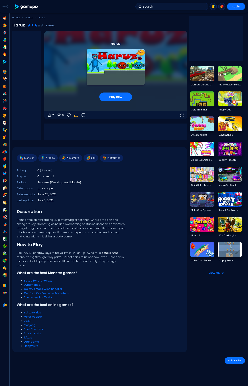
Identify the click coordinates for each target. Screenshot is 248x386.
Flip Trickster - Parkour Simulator (230, 84)
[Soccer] (4, 253)
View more (216, 273)
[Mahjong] (4, 188)
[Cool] (4, 130)
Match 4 (195, 235)
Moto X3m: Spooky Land (202, 210)
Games (16, 17)
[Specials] (4, 61)
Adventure (73, 158)
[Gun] (4, 173)
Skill (93, 158)
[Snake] (4, 246)
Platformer (113, 158)
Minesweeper (33, 317)
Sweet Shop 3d (199, 134)
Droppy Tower (226, 260)
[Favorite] (221, 6)
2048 (27, 321)
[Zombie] (4, 275)
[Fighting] (4, 151)
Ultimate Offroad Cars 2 (202, 84)
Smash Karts (32, 333)
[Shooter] (4, 231)
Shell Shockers (33, 329)
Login (236, 6)
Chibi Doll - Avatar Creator (202, 185)
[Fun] (4, 166)
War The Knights (228, 235)
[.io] (4, 180)
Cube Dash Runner (201, 260)
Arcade (50, 158)
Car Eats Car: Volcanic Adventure (46, 293)
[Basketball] (4, 86)
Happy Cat (225, 109)
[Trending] (4, 54)
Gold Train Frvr (199, 109)
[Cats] (4, 115)
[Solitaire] (4, 239)
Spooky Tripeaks (228, 159)
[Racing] (4, 217)
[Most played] (4, 32)
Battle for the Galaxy (38, 280)
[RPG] (4, 224)
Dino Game (31, 342)
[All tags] (4, 285)
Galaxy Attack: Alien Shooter (43, 289)
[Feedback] (83, 115)
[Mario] (4, 195)
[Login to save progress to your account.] (76, 115)
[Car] (4, 108)
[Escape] (4, 144)
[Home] (4, 18)
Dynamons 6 (32, 285)
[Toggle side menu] (4, 6)
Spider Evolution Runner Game (202, 159)
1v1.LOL (28, 337)
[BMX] (4, 101)
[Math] (4, 202)
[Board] (4, 93)
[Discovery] (4, 40)
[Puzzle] (4, 209)
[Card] (4, 122)
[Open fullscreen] (182, 115)
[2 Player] (4, 72)
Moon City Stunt (227, 185)
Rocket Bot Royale (228, 210)
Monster (29, 17)
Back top (236, 360)
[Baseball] (4, 79)
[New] (4, 47)
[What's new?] (213, 6)
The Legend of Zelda (38, 297)
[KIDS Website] (4, 292)
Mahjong (29, 325)
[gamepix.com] (27, 6)
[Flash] (4, 159)
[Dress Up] (4, 137)
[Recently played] (4, 25)
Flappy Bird (31, 346)
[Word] (4, 268)
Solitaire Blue (32, 312)
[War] (4, 260)
